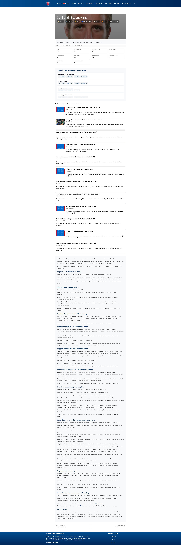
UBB (53, 540)
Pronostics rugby (62, 540)
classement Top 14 (68, 536)
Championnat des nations (65, 88)
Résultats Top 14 (50, 536)
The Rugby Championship (65, 95)
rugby (56, 540)
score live (51, 538)
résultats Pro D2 (59, 536)
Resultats (77, 76)
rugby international (72, 538)
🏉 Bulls (104, 21)
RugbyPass (80, 506)
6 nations (64, 538)
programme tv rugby (79, 540)
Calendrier (69, 76)
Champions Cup (62, 81)
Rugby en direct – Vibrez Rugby (55, 533)
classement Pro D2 (78, 536)
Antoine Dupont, (82, 538)
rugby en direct (98, 503)
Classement (62, 76)
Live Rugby (70, 540)
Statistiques (84, 76)
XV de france (58, 538)
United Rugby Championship (66, 74)
